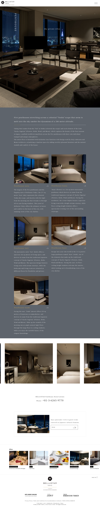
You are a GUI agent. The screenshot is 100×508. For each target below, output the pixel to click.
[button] (98, 459)
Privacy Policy (29, 500)
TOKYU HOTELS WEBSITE (68, 500)
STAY (53, 427)
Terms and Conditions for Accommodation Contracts (47, 500)
